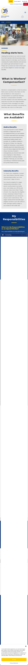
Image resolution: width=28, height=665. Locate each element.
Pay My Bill (24, 1)
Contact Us (13, 641)
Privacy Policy (13, 633)
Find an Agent (17, 1)
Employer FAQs (13, 636)
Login (10, 1)
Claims (25, 4)
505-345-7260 (15, 65)
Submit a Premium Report (16, 4)
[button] (26, 646)
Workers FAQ (13, 638)
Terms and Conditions (13, 631)
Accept (14, 659)
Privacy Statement (14, 662)
